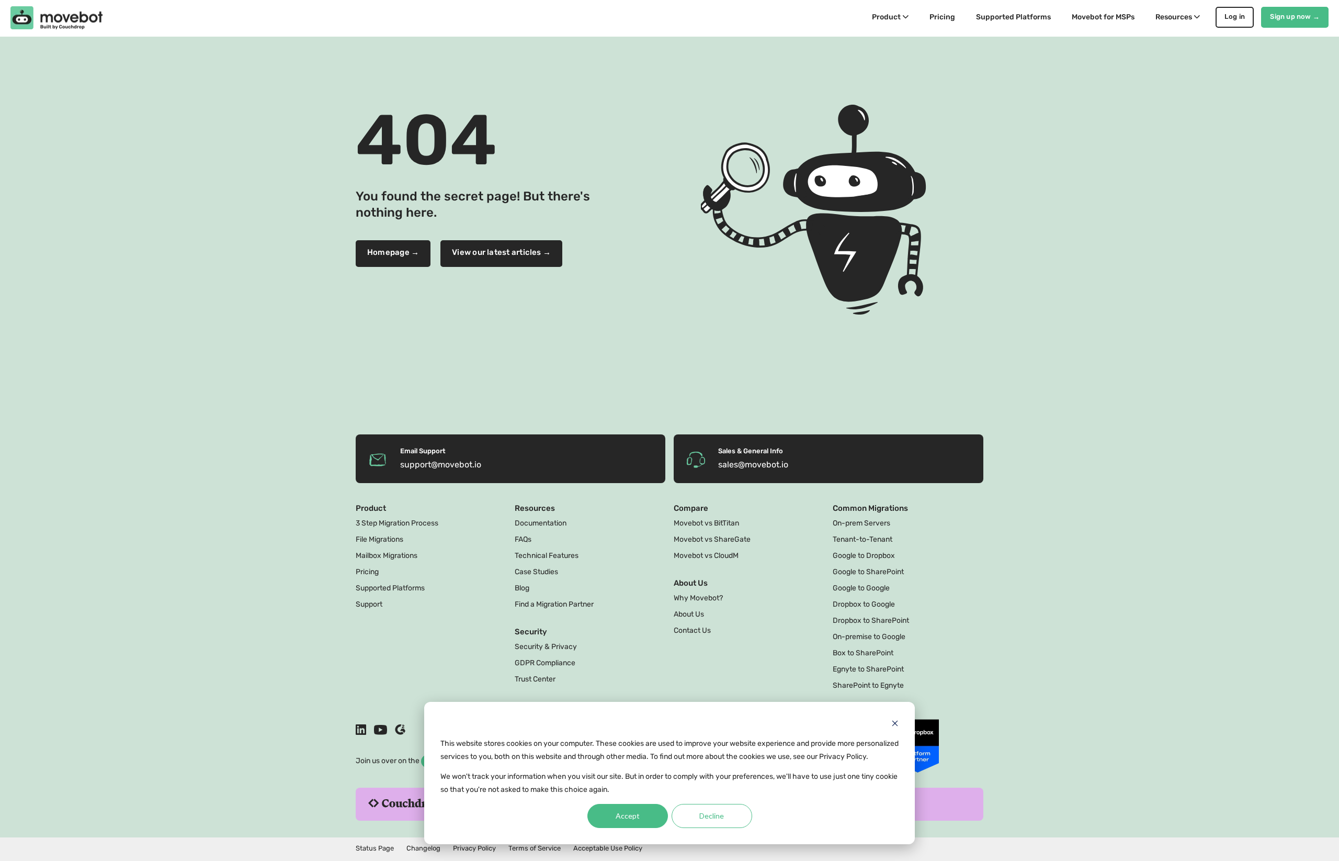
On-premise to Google (869, 637)
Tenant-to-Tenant (862, 540)
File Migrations (379, 540)
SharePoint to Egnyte (868, 686)
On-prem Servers (861, 524)
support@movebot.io (440, 465)
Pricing (942, 17)
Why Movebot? (698, 598)
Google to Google (861, 588)
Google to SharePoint (868, 572)
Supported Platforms (1013, 17)
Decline (711, 815)
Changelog (423, 848)
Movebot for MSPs (1103, 17)
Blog (522, 588)
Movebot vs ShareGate (712, 540)
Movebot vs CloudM (706, 556)
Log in (1234, 17)
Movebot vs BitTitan (706, 524)
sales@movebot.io (753, 465)
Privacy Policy (474, 848)
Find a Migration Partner (554, 605)
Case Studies (536, 572)
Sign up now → (1295, 17)
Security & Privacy (546, 647)
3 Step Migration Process (397, 524)
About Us (689, 615)
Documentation (540, 524)
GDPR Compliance (545, 663)
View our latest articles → (501, 253)
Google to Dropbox (864, 556)
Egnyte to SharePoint (868, 670)
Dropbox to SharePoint (871, 621)
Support (369, 605)
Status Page (375, 848)
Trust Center (535, 680)
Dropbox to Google (864, 605)
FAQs (523, 540)
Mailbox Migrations (386, 556)
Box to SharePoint (863, 653)
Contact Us (692, 631)
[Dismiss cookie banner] (895, 724)
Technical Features (546, 556)
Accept (628, 815)
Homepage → (393, 253)
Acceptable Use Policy (607, 848)
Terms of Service (534, 848)
